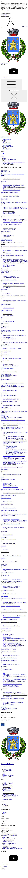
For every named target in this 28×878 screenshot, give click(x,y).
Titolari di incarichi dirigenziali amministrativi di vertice (12, 246)
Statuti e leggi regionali (8, 188)
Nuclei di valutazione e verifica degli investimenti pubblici (13, 598)
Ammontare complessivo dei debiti (10, 587)
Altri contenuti (4, 666)
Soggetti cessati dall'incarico (9, 213)
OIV (2, 317)
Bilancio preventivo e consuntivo (8, 479)
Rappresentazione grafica (6, 374)
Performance (3, 327)
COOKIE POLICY (5, 11)
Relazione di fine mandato (8, 211)
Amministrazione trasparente (9, 843)
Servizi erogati (4, 537)
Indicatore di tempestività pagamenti (8, 582)
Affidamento (3, 413)
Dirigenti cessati (4, 268)
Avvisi (4, 806)
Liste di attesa (3, 558)
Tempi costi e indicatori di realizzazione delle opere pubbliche (14, 612)
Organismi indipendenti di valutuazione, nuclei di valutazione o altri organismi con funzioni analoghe (14, 515)
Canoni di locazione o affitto (7, 504)
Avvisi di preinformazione (11, 446)
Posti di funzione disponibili (9, 265)
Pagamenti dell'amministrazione (7, 572)
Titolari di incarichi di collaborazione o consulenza (11, 242)
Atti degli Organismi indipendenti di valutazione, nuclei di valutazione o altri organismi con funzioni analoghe (15, 521)
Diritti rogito (8, 253)
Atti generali (3, 181)
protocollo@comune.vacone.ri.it (10, 834)
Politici (4, 774)
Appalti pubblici (6, 787)
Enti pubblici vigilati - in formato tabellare (12, 358)
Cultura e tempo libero (8, 783)
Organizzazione (7, 160)
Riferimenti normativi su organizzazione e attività (13, 185)
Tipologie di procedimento (6, 379)
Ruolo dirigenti (6, 266)
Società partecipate (5, 360)
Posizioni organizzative (5, 271)
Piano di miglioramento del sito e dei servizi (12, 848)
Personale (3, 244)
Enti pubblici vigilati (5, 354)
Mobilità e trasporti (7, 790)
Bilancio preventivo (7, 483)
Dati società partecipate (8, 364)
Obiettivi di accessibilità (8, 704)
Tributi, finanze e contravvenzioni (10, 795)
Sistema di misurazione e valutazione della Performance (12, 330)
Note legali (5, 846)
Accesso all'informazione (8, 146)
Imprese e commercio (7, 785)
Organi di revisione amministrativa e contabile (10, 523)
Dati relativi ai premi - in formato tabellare (12, 348)
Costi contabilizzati (5, 552)
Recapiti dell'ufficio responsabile (10, 390)
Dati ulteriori (3, 707)
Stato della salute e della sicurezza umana (12, 644)
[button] (7, 139)
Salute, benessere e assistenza (9, 796)
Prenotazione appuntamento (9, 838)
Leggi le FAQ (6, 837)
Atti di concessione (5, 470)
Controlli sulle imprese (5, 407)
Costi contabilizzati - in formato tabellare (12, 555)
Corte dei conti (4, 531)
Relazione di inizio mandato (9, 212)
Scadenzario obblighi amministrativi (11, 196)
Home (4, 158)
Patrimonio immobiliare (6, 498)
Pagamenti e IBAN (5, 828)
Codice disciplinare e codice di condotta (11, 190)
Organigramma (6, 236)
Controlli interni (4, 512)
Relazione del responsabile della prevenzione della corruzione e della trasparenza (14, 682)
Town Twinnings (7, 145)
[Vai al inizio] (1, 722)
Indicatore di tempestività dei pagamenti (11, 586)
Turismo (5, 789)
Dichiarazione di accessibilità (9, 847)
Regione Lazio (4, 14)
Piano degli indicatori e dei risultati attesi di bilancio (12, 489)
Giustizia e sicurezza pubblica (9, 794)
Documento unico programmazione (10, 487)
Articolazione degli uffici (6, 231)
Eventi (4, 813)
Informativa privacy (7, 844)
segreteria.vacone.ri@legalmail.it (10, 835)
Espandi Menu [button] (4, 170)
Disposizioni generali (5, 171)
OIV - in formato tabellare (8, 321)
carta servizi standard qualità (9, 543)
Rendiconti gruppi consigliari (9, 228)
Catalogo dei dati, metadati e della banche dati (13, 702)
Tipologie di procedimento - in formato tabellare (13, 383)
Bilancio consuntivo (7, 484)
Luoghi (4, 812)
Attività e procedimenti (5, 376)
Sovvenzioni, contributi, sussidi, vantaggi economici (12, 467)
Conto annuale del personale (9, 276)
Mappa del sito (4, 866)
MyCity (3, 868)
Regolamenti (6, 703)
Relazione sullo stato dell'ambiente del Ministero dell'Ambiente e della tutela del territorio (13, 646)
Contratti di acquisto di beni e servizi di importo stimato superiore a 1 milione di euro (15, 461)
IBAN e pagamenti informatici (7, 590)
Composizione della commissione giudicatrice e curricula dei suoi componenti (13, 459)
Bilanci (2, 476)
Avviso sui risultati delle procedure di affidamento (16, 449)
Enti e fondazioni (7, 773)
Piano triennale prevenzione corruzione (11, 179)
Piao (4, 673)
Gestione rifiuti (4, 564)
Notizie (4, 804)
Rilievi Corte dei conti (8, 534)
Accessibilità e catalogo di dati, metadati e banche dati (12, 698)
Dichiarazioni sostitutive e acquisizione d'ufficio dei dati (12, 386)
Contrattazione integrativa (6, 310)
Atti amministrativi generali (9, 186)
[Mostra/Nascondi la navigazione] (11, 84)
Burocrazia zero (4, 198)
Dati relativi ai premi (5, 344)
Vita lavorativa (6, 784)
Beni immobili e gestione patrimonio (8, 495)
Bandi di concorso (4, 323)
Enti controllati (4, 352)
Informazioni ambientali (6, 628)
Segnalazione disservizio (8, 840)
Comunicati (5, 805)
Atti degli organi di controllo (9, 229)
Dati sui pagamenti (5, 575)
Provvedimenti (4, 392)
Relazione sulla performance (7, 337)
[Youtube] (3, 153)
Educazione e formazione (8, 793)
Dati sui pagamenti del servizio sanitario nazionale (11, 581)
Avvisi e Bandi (9, 448)
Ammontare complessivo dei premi (8, 338)
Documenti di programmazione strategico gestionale (14, 187)
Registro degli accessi (8, 696)
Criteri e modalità (4, 469)
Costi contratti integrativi (8, 315)
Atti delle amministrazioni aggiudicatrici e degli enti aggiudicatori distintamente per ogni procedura (12, 428)
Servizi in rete (3, 565)
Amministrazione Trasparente (10, 159)
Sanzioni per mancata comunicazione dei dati (10, 215)
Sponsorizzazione (4, 416)
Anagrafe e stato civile (8, 782)
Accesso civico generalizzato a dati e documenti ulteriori (15, 695)
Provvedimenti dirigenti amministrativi (9, 401)
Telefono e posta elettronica (6, 238)
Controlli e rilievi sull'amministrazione (9, 510)
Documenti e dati (7, 776)
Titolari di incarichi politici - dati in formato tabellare (14, 207)
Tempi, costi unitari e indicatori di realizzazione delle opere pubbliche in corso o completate (14, 616)
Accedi (2, 156)
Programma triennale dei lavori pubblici (14, 438)
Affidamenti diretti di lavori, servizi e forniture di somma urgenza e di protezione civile (16, 453)
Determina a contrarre (10, 447)
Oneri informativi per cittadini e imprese (9, 192)
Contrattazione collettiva (6, 304)
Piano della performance (6, 331)
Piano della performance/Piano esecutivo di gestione (14, 335)
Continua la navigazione (5, 13)
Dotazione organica (5, 272)
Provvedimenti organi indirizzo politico (9, 395)
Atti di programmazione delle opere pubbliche (10, 606)
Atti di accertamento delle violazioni (11, 686)
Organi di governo (7, 769)
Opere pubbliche (4, 596)
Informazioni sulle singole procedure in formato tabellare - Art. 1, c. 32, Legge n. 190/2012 (15, 424)
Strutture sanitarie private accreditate (8, 649)
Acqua (4, 147)
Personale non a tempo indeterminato (8, 279)
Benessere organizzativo (6, 350)
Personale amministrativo (8, 775)
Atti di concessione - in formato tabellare (12, 474)
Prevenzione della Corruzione (7, 669)
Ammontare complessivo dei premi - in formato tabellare (15, 342)
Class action (3, 546)
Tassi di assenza (4, 289)
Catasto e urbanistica (7, 788)
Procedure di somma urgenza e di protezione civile (11, 417)
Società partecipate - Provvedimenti (10, 365)
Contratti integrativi (7, 314)
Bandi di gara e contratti (6, 408)
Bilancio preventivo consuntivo (10, 485)
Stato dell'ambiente (7, 635)
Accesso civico (4, 688)
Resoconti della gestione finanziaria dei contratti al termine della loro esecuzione (14, 464)
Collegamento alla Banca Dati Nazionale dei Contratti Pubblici (14, 411)
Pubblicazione (4, 412)
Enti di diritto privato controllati (7, 368)
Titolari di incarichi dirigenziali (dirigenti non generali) (12, 255)
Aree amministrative (7, 770)
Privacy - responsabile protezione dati (9, 708)
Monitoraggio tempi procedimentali (8, 385)
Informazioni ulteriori (10, 454)
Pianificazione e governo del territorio (9, 619)
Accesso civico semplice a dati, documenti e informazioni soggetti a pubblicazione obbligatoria (14, 693)
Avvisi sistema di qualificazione (13, 451)
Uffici (4, 771)
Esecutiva (3, 415)
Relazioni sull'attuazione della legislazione (12, 643)
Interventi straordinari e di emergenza (8, 657)
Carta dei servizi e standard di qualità (8, 539)
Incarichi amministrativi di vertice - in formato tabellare (15, 250)
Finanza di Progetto (5, 418)
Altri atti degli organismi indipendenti (11, 519)
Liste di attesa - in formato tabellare (10, 561)
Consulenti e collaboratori (6, 240)
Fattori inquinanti (7, 637)
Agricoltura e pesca (7, 799)
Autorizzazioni (6, 798)
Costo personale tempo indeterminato (11, 277)
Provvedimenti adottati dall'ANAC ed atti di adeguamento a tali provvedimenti (12, 684)
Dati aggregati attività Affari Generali (8, 375)
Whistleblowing (4, 709)
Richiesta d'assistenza (7, 841)
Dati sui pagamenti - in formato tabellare (11, 579)
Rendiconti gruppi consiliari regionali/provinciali (11, 224)
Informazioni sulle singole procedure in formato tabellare (13, 420)
